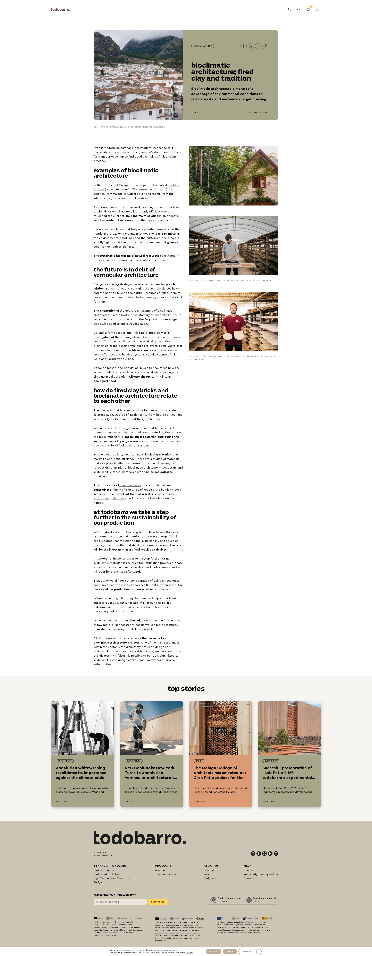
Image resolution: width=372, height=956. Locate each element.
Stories (103, 127)
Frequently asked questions (261, 874)
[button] (289, 9)
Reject (230, 951)
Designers (210, 878)
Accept (213, 951)
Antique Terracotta (105, 870)
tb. (95, 127)
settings (189, 953)
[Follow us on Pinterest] (276, 853)
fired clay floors (130, 485)
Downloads (251, 878)
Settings (247, 951)
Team (207, 874)
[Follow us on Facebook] (258, 853)
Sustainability (203, 46)
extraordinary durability (110, 498)
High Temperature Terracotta (112, 878)
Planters (160, 870)
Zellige (98, 882)
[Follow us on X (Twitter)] (264, 853)
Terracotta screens (167, 874)
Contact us (251, 870)
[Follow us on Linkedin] (270, 853)
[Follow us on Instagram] (253, 853)
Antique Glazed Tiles (106, 874)
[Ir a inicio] (60, 9)
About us (209, 870)
